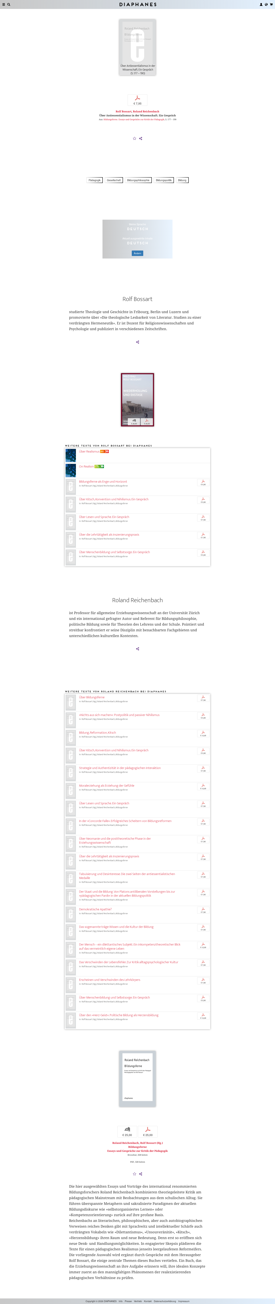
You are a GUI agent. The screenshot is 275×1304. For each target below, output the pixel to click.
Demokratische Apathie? (95, 909)
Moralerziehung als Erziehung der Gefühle (106, 785)
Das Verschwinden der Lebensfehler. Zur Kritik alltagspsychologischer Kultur (128, 962)
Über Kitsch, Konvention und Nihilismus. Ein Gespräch (113, 499)
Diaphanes (137, 4)
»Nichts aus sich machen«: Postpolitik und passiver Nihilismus (119, 715)
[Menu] (3, 4)
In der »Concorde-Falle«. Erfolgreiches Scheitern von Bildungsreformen (125, 821)
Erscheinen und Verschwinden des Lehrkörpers (109, 980)
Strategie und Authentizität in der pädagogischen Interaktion (120, 768)
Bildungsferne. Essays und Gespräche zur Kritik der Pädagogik (134, 119)
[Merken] (134, 138)
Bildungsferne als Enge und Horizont (103, 481)
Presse (128, 1301)
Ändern (137, 253)
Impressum (184, 1301)
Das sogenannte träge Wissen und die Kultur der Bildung (116, 927)
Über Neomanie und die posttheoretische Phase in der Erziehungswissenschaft (115, 840)
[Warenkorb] (271, 4)
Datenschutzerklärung (165, 1301)
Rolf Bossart (123, 111)
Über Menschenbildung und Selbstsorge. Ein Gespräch (114, 552)
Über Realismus (89, 451)
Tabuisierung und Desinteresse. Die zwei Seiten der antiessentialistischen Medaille (127, 876)
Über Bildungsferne (92, 697)
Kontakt (148, 1301)
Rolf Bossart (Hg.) (151, 1143)
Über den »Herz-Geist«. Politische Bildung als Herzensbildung (119, 1015)
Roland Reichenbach (146, 111)
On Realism (86, 466)
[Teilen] (140, 138)
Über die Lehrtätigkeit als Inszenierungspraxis (109, 534)
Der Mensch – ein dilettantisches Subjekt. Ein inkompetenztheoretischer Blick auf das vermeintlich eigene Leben (129, 946)
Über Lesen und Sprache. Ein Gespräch (104, 517)
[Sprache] (266, 4)
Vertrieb (138, 1301)
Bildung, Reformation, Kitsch (97, 732)
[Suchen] (8, 4)
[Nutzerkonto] (261, 4)
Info (121, 1301)
